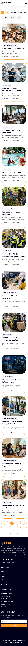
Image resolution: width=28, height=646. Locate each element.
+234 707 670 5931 (8, 559)
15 (9, 532)
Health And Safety (5, 604)
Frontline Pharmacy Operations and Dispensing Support (12, 90)
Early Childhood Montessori (13, 49)
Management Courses (6, 593)
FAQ (2, 579)
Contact (3, 576)
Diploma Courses (5, 596)
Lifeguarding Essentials (11, 172)
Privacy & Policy (19, 642)
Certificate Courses (6, 598)
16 (14, 532)
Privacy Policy (4, 584)
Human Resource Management (9, 606)
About (2, 574)
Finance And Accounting (7, 601)
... (24, 527)
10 (20, 527)
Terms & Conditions (6, 582)
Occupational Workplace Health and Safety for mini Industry (12, 256)
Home (2, 571)
